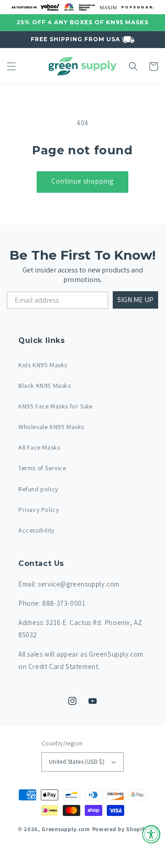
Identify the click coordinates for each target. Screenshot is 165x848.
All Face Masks (39, 447)
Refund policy (38, 489)
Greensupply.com (66, 829)
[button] (11, 66)
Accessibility (36, 530)
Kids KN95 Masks (42, 365)
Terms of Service (42, 468)
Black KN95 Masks (44, 385)
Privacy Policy (38, 510)
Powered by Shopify (120, 829)
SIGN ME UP (135, 299)
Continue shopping (82, 181)
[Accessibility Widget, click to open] (151, 834)
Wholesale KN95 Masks (51, 427)
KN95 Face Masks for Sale (55, 406)
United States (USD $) (76, 762)
